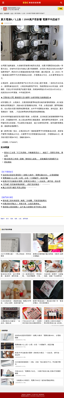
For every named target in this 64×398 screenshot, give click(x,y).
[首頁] (32, 2)
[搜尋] (61, 4)
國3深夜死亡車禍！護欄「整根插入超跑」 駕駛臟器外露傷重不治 (31, 159)
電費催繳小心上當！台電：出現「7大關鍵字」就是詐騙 (25, 178)
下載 (60, 8)
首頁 (1, 13)
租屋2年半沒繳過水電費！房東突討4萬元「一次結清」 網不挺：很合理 (31, 181)
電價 (11, 218)
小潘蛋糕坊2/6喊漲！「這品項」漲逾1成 (10, 322)
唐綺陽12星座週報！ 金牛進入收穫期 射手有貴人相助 (24, 207)
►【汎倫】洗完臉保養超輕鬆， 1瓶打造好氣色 (20, 184)
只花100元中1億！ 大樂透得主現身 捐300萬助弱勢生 (32, 322)
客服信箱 (24, 394)
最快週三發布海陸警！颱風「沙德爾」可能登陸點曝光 (25, 200)
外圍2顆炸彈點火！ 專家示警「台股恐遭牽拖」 (22, 204)
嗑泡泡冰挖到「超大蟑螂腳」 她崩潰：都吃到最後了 (10, 275)
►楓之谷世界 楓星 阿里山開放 (13, 187)
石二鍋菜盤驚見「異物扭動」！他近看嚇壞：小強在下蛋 (32, 275)
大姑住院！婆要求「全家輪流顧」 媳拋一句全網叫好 (53, 275)
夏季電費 (25, 218)
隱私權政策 (41, 394)
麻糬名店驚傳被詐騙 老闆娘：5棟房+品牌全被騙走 (48, 255)
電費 (16, 218)
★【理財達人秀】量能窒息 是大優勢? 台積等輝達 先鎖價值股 (25, 97)
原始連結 (8, 162)
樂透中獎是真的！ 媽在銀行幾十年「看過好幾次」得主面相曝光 (48, 302)
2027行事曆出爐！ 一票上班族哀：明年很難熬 (16, 255)
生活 (12, 13)
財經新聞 (6, 13)
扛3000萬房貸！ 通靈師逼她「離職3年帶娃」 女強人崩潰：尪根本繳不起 (16, 302)
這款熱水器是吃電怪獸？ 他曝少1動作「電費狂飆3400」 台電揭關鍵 (31, 175)
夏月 (7, 218)
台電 (20, 218)
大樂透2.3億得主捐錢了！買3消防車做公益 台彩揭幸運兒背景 (53, 322)
